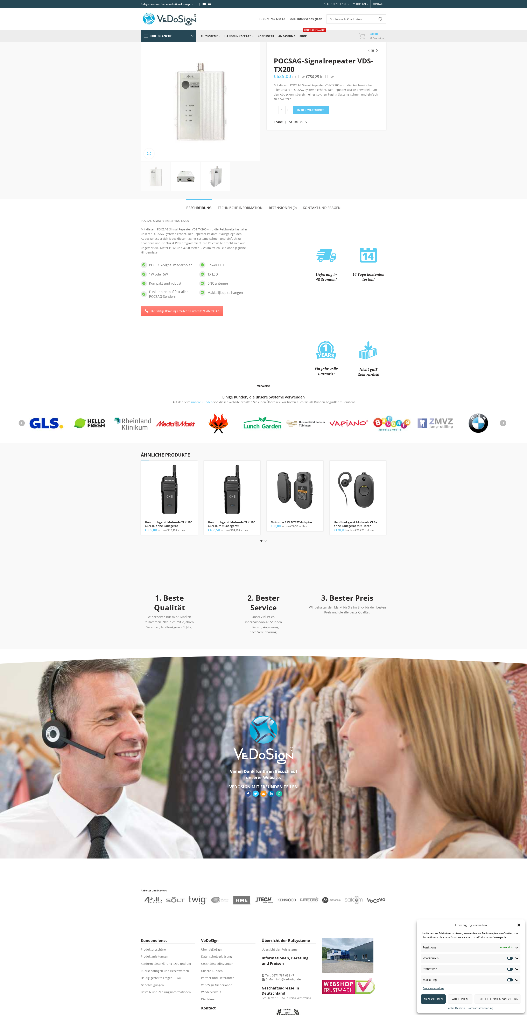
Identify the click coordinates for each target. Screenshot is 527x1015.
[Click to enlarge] (149, 153)
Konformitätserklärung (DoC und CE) (166, 964)
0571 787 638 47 (274, 19)
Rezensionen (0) (283, 208)
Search (380, 19)
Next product (377, 50)
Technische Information (240, 208)
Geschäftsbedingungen (217, 964)
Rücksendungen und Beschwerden (165, 971)
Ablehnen (460, 999)
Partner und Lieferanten (217, 978)
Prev (22, 423)
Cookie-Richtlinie (456, 1008)
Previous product (369, 50)
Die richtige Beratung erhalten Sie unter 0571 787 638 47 (185, 311)
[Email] (296, 122)
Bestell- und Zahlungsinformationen (166, 992)
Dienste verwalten (433, 988)
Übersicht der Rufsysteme (279, 949)
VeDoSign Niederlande (216, 985)
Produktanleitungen (154, 956)
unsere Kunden (202, 402)
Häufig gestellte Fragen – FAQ (161, 978)
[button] (519, 925)
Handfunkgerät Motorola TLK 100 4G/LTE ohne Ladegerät (168, 524)
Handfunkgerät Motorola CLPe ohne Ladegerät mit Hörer (355, 524)
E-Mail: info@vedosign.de (283, 979)
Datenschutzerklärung (480, 1008)
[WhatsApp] (306, 122)
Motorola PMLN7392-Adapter (291, 522)
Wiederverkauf (211, 992)
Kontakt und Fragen (322, 208)
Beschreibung (199, 208)
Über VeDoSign (211, 949)
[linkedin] (209, 4)
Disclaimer (208, 999)
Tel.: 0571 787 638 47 (279, 975)
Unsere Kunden (212, 971)
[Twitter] (290, 122)
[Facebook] (199, 4)
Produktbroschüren (154, 949)
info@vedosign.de (309, 19)
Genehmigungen (152, 985)
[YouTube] (204, 4)
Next (503, 423)
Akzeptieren (433, 999)
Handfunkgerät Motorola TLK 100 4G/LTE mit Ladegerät (231, 524)
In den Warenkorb (311, 110)
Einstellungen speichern (498, 999)
